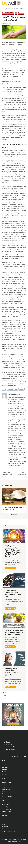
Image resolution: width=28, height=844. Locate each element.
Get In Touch (9, 744)
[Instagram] (17, 756)
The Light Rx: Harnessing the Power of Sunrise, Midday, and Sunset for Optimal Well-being (13, 551)
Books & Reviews (6, 765)
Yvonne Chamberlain (7, 23)
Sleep (3, 794)
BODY (3, 12)
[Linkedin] (15, 756)
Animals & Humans (6, 804)
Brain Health (5, 767)
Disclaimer (17, 841)
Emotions (7, 12)
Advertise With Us (10, 747)
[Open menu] (24, 2)
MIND (16, 14)
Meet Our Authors (10, 749)
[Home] (2, 8)
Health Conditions (6, 789)
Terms (19, 839)
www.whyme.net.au (16, 465)
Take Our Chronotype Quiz (8, 831)
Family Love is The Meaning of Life (21, 472)
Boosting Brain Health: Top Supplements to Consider (11, 672)
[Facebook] (12, 756)
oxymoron (21, 389)
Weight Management (7, 796)
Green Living (5, 807)
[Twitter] (20, 756)
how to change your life (12, 389)
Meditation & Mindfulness (8, 14)
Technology (5, 827)
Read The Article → (10, 568)
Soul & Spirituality (6, 811)
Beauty (3, 785)
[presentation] (14, 496)
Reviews (4, 824)
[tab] (11, 514)
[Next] (24, 500)
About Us (8, 742)
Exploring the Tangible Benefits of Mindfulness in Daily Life (13, 593)
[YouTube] (25, 756)
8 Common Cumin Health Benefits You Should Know (7, 473)
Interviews (4, 820)
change (4, 389)
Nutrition (4, 791)
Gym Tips (17, 12)
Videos (3, 829)
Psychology (21, 14)
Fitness (12, 12)
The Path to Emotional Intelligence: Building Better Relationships (14, 633)
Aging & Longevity (6, 782)
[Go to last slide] (4, 500)
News (3, 822)
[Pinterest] (22, 756)
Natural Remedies (6, 809)
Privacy (15, 839)
